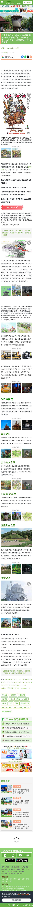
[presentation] (32, 6)
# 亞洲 (10, 703)
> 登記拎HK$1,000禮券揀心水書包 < (16, 748)
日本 (22, 869)
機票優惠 (4, 869)
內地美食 (12, 869)
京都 (2, 881)
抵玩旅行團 (26, 6)
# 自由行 (24, 699)
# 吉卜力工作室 (6, 707)
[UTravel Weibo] (28, 855)
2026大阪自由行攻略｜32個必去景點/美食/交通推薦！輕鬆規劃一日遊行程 (21, 826)
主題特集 (21, 871)
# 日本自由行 (25, 703)
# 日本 (12, 699)
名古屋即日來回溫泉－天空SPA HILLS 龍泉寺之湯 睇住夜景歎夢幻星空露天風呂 (16, 672)
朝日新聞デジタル (14, 688)
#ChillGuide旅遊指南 (19, 891)
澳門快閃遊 (5, 6)
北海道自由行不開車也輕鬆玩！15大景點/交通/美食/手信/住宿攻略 (21, 791)
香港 (11, 879)
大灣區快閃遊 (15, 6)
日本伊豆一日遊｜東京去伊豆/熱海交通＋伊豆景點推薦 (21, 803)
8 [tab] (21, 13)
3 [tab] (18, 11)
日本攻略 (14, 871)
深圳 (18, 869)
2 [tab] (15, 11)
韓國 (2, 871)
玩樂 (17, 48)
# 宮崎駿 (4, 699)
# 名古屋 (4, 695)
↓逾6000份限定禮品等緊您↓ (16, 761)
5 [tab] (12, 13)
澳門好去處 (9, 886)
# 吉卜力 (26, 707)
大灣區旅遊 (9, 889)
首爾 (23, 879)
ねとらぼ (22, 679)
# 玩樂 (4, 703)
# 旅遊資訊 (13, 695)
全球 (7, 871)
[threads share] (13, 905)
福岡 (7, 881)
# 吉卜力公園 (18, 707)
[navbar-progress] (2, 2)
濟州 (11, 881)
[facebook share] (4, 905)
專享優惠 (20, 873)
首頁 (2, 48)
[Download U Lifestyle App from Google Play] (21, 860)
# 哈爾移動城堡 (6, 711)
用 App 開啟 (27, 2)
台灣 (27, 869)
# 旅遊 (17, 703)
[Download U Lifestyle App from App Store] (10, 860)
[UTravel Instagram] (13, 855)
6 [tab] (15, 13)
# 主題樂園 (22, 695)
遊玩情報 (10, 48)
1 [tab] (12, 11)
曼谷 (19, 879)
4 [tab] (21, 11)
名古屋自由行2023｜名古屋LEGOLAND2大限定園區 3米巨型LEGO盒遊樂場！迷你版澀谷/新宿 (16, 232)
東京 (15, 879)
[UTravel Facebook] (5, 855)
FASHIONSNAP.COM (14, 682)
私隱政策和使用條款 (23, 895)
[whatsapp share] (8, 905)
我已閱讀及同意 (16, 900)
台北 (7, 879)
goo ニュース (25, 688)
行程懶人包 (17, 786)
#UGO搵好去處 (19, 889)
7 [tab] (18, 13)
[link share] (31, 56)
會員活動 (12, 873)
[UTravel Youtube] (20, 855)
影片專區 (4, 873)
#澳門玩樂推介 (6, 891)
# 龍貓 (18, 699)
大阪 (2, 879)
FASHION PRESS (11, 679)
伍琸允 (5, 53)
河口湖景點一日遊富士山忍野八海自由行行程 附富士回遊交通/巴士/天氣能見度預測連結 (21, 814)
